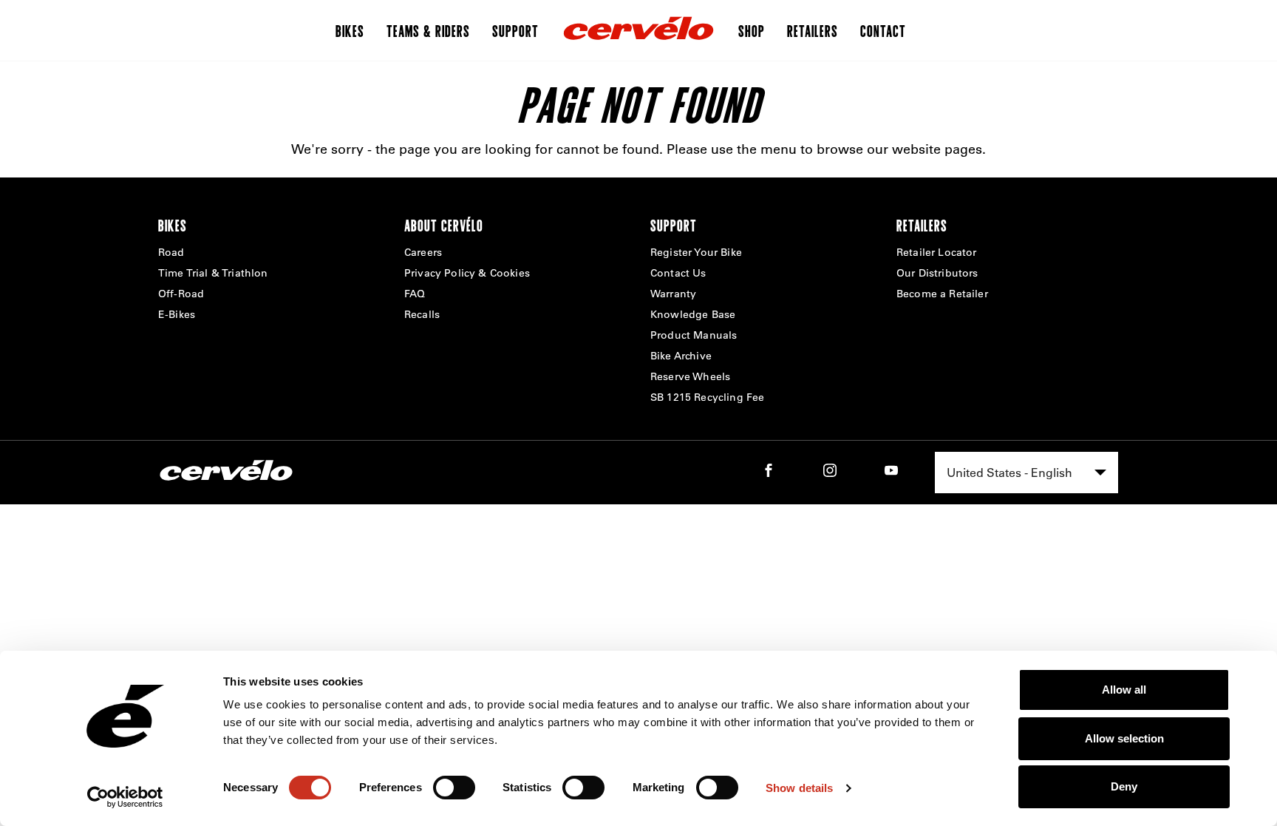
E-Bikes (176, 314)
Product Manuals (693, 335)
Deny (1124, 786)
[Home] (638, 30)
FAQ (414, 293)
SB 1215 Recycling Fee (707, 397)
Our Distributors (937, 273)
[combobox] (1026, 472)
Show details (799, 788)
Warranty (673, 293)
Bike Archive (681, 355)
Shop (751, 30)
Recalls (422, 314)
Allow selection (1124, 738)
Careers (423, 252)
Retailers (812, 30)
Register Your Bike (696, 252)
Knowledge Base (692, 314)
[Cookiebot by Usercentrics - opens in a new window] (125, 797)
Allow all (1124, 689)
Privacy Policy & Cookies (467, 273)
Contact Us (678, 273)
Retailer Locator (936, 252)
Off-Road (181, 293)
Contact (883, 30)
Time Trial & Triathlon (213, 273)
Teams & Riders (428, 30)
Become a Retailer (942, 293)
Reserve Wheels (690, 376)
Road (171, 252)
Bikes (350, 30)
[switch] (454, 787)
